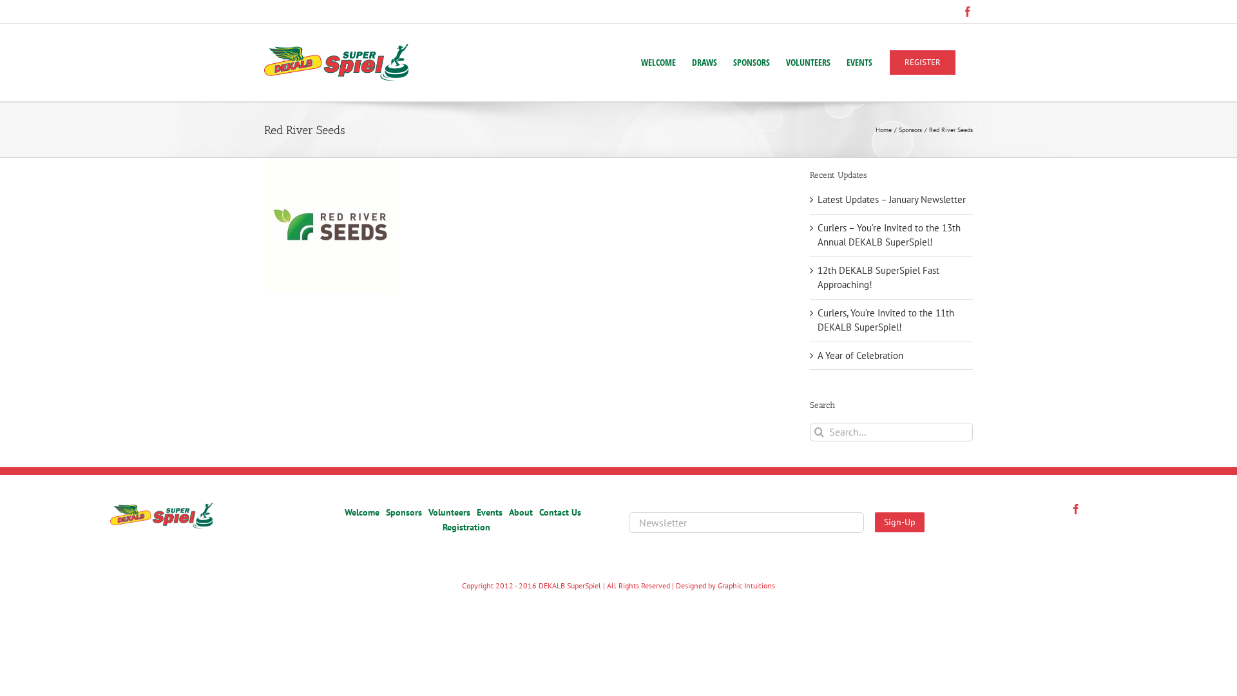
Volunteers (449, 512)
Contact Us (560, 512)
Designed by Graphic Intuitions (725, 585)
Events (490, 512)
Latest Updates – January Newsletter (892, 199)
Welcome (362, 512)
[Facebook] (1076, 509)
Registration (466, 527)
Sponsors (404, 512)
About (521, 512)
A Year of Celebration (860, 355)
